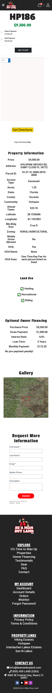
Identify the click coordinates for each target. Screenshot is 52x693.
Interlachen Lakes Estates (24, 647)
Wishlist (23, 600)
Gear (24, 564)
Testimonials (24, 560)
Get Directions (22, 130)
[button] (4, 5)
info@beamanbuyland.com (25, 667)
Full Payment (10, 38)
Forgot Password (24, 603)
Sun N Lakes (23, 651)
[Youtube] (26, 683)
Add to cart (23, 50)
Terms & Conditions (24, 623)
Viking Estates (24, 639)
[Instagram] (30, 683)
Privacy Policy (24, 619)
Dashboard (24, 588)
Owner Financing (24, 557)
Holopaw (24, 643)
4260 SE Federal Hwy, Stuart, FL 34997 (25, 676)
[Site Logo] (11, 5)
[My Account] (48, 5)
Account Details (24, 592)
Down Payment (10, 31)
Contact (24, 572)
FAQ (24, 568)
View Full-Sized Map (22, 142)
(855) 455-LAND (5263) (25, 671)
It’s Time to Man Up (24, 549)
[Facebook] (17, 683)
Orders (24, 596)
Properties (24, 553)
